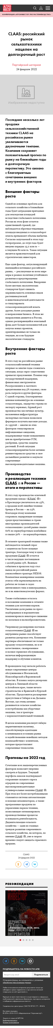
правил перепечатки (18, 990)
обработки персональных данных (17, 982)
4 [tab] (30, 940)
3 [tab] (26, 940)
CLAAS (11, 482)
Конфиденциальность (10, 1020)
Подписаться (41, 974)
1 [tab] (20, 940)
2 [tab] (23, 940)
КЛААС (32, 498)
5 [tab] (33, 940)
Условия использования (11, 1022)
